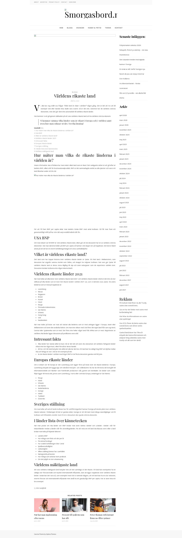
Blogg (70, 28)
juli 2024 (122, 178)
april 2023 (123, 222)
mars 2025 (123, 149)
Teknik (108, 28)
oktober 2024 (124, 173)
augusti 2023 (124, 202)
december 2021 (125, 280)
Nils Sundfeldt (41, 488)
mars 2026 (123, 120)
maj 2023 (122, 217)
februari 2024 (124, 188)
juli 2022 (122, 265)
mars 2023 (123, 227)
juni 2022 (122, 270)
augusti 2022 (124, 261)
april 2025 (123, 144)
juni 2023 (122, 212)
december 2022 (125, 241)
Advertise (43, 2)
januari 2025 (123, 159)
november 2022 (125, 246)
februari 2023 (124, 232)
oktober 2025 (124, 135)
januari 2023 (123, 236)
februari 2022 (124, 275)
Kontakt (119, 28)
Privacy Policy (54, 2)
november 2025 (125, 130)
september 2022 (125, 256)
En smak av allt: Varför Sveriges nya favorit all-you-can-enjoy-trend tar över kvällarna (132, 74)
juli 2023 (122, 207)
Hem (61, 28)
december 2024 (125, 164)
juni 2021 (122, 290)
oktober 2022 (124, 251)
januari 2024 (123, 193)
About (36, 2)
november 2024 (125, 169)
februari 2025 (124, 154)
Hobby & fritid (94, 28)
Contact (64, 2)
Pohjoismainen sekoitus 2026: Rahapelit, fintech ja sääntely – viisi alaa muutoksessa (133, 50)
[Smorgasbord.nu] (91, 13)
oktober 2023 (124, 198)
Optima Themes (51, 534)
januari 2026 (123, 125)
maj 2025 (122, 139)
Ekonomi (80, 28)
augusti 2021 (124, 285)
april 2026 (123, 115)
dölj (42, 128)
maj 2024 (122, 183)
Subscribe (72, 2)
